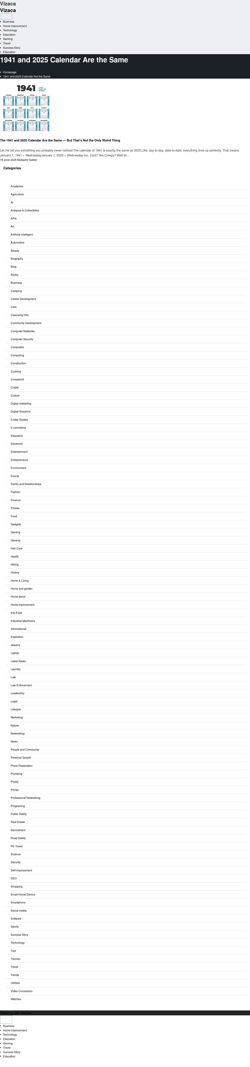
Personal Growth (21, 757)
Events (15, 476)
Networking (17, 733)
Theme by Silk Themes (15, 1013)
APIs (13, 218)
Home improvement (15, 26)
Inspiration (17, 637)
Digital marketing (21, 403)
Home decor (18, 596)
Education (9, 35)
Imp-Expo (16, 613)
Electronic (17, 444)
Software (16, 918)
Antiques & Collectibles (25, 210)
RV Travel (17, 846)
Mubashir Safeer (27, 160)
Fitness (15, 508)
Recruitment (18, 830)
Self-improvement (21, 870)
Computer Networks (23, 331)
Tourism (15, 959)
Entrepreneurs (19, 460)
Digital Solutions (21, 411)
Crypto (15, 387)
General (15, 540)
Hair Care (16, 548)
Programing (18, 806)
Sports (15, 926)
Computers (17, 347)
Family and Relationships (26, 484)
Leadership (17, 693)
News (3, 136)
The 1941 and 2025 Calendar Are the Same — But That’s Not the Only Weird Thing (60, 140)
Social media (19, 910)
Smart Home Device (23, 894)
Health (15, 556)
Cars (13, 307)
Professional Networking (25, 798)
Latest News (18, 661)
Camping (16, 291)
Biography (17, 259)
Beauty (15, 251)
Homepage (9, 72)
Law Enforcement (21, 685)
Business (8, 21)
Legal (14, 701)
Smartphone (18, 902)
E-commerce (18, 427)
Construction (18, 363)
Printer (15, 790)
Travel (7, 43)
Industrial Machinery (23, 621)
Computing (17, 355)
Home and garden (21, 588)
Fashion (15, 492)
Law (13, 677)
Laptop (15, 653)
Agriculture (17, 194)
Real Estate (18, 822)
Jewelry (15, 645)
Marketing (17, 717)
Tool (13, 951)
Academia (17, 186)
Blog (13, 266)
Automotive (17, 242)
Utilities (15, 983)
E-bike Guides (19, 420)
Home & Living (20, 580)
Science (16, 854)
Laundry (16, 669)
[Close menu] (6, 1019)
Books (14, 275)
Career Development (23, 299)
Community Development (26, 323)
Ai (12, 202)
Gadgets (16, 524)
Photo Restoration (21, 766)
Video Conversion (21, 991)
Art (12, 226)
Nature (15, 725)
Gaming (8, 39)
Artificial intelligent (22, 234)
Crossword (17, 379)
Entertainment (19, 452)
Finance (16, 500)
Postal (14, 782)
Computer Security (22, 339)
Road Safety (18, 838)
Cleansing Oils (20, 315)
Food (14, 516)
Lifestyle (16, 709)
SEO (13, 878)
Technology (10, 30)
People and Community (25, 749)
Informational (18, 629)
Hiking (15, 564)
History (15, 572)
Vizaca (8, 10)
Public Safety (19, 814)
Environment (18, 468)
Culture (15, 395)
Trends (15, 975)
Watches (16, 999)
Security (16, 862)
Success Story (11, 48)
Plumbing (16, 774)
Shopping (16, 886)
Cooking (16, 371)
